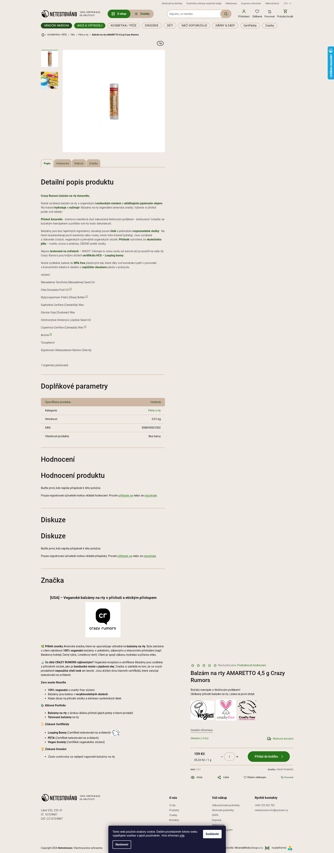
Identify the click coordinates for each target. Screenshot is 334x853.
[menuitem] (142, 14)
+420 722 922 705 (265, 805)
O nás (172, 805)
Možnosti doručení (283, 738)
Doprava (216, 820)
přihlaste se (126, 495)
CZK (286, 3)
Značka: (280, 769)
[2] (50, 334)
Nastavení (122, 844)
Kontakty (174, 820)
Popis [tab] (47, 163)
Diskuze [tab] (79, 163)
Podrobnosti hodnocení (251, 665)
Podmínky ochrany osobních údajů (204, 3)
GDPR (215, 815)
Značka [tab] (93, 163)
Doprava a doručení (251, 3)
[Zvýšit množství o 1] (237, 757)
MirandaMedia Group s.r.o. (249, 847)
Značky (173, 815)
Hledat (225, 14)
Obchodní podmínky (172, 3)
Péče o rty (154, 410)
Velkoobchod (272, 3)
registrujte (150, 495)
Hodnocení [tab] (62, 163)
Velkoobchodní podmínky (226, 805)
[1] (70, 289)
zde (182, 835)
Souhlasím (212, 834)
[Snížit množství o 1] (222, 757)
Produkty (174, 810)
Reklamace (231, 3)
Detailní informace (202, 730)
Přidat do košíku (266, 756)
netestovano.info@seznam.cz (271, 810)
